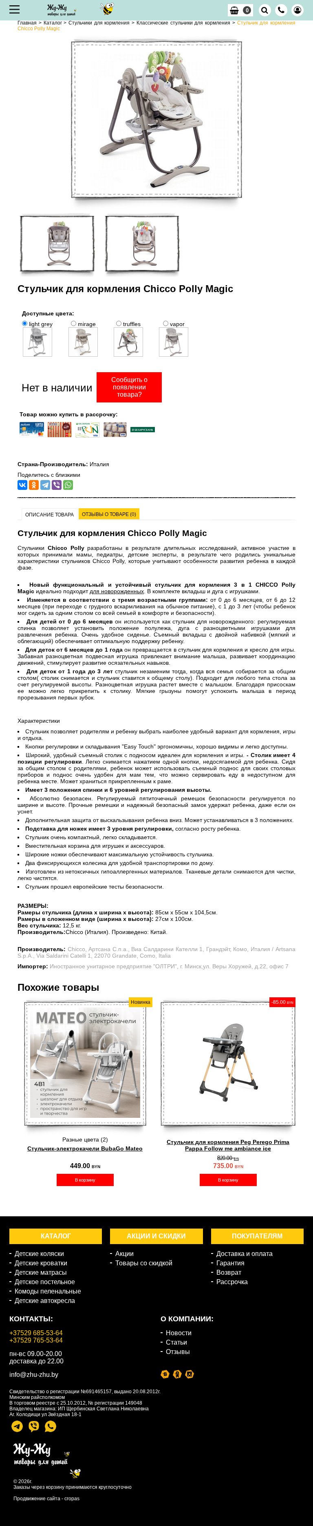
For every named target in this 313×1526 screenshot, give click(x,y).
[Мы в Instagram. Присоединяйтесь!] (189, 1374)
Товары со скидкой (143, 1263)
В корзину (85, 1179)
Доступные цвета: (48, 313)
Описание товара (49, 515)
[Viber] (57, 485)
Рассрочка (232, 1281)
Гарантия (230, 1263)
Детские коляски (39, 1253)
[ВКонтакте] (22, 485)
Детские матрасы (41, 1272)
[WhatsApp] (68, 485)
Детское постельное (45, 1281)
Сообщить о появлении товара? (129, 387)
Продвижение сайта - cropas (46, 1498)
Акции (124, 1253)
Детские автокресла (45, 1300)
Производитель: (42, 949)
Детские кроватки (41, 1263)
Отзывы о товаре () (109, 514)
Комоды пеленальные (48, 1291)
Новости (179, 1332)
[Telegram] (45, 485)
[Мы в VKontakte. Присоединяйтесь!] (165, 1374)
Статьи (176, 1342)
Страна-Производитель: (53, 464)
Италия (99, 464)
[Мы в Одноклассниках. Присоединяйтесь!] (177, 1374)
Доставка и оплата (244, 1253)
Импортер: (33, 966)
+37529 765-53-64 (36, 1340)
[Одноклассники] (34, 485)
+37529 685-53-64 (36, 1332)
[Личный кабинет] (297, 10)
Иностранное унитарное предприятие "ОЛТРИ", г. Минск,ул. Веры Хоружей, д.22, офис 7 (169, 966)
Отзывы (178, 1351)
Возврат (228, 1272)
